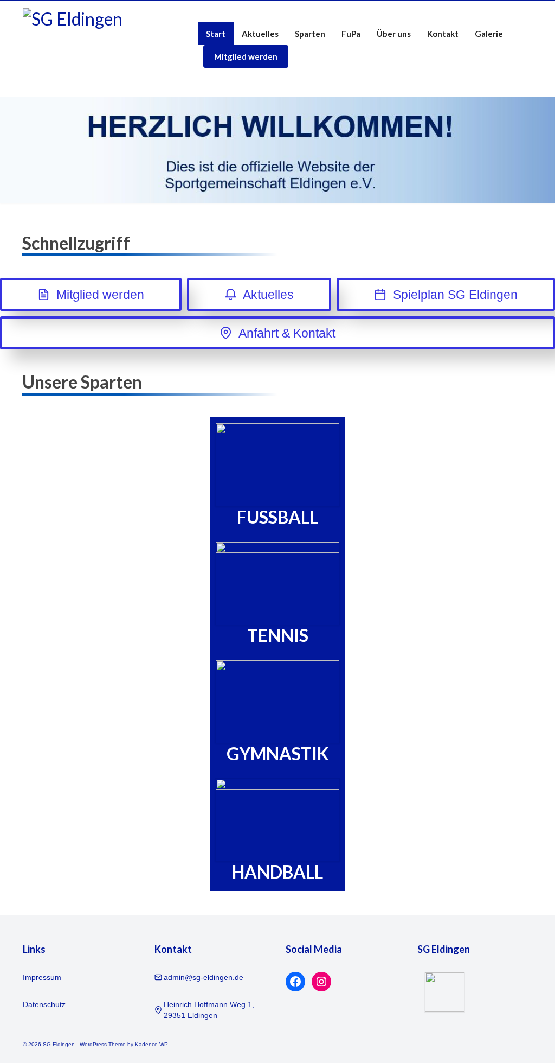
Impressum (42, 977)
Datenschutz (44, 1004)
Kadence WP (151, 1044)
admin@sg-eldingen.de (203, 977)
